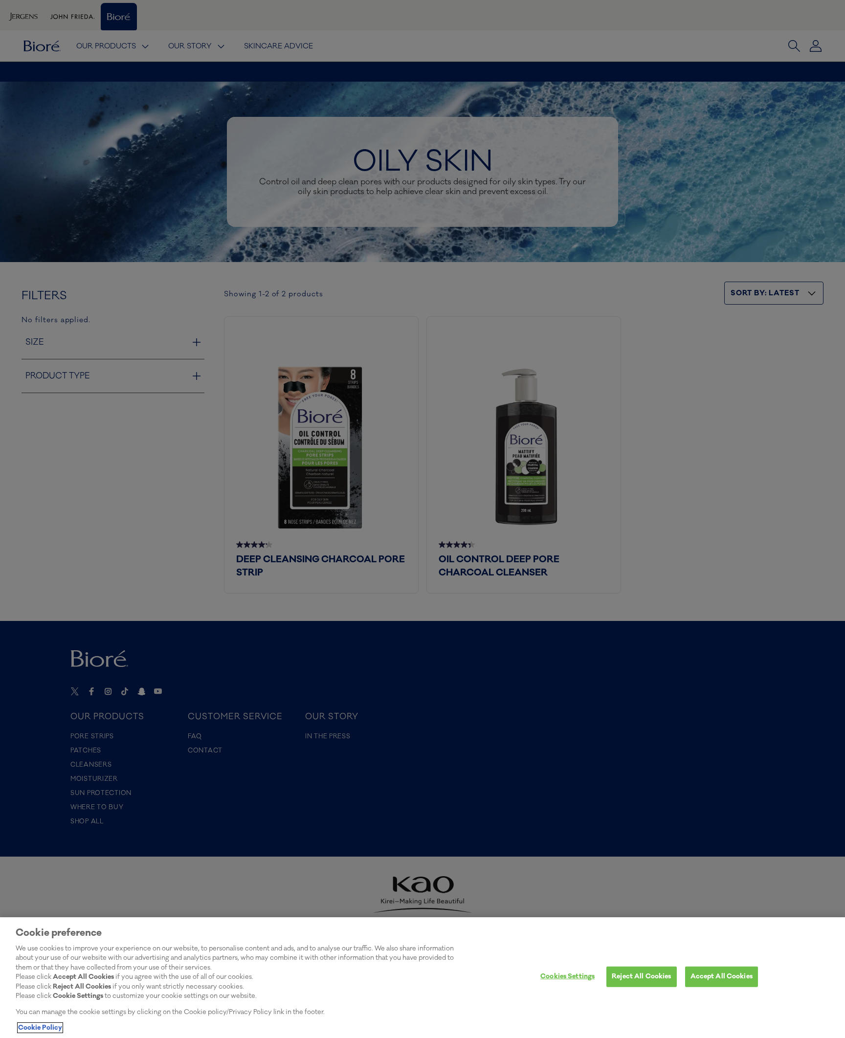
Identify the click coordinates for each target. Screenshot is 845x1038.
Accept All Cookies (721, 976)
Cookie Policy (40, 1027)
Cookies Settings (567, 976)
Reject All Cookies (641, 976)
